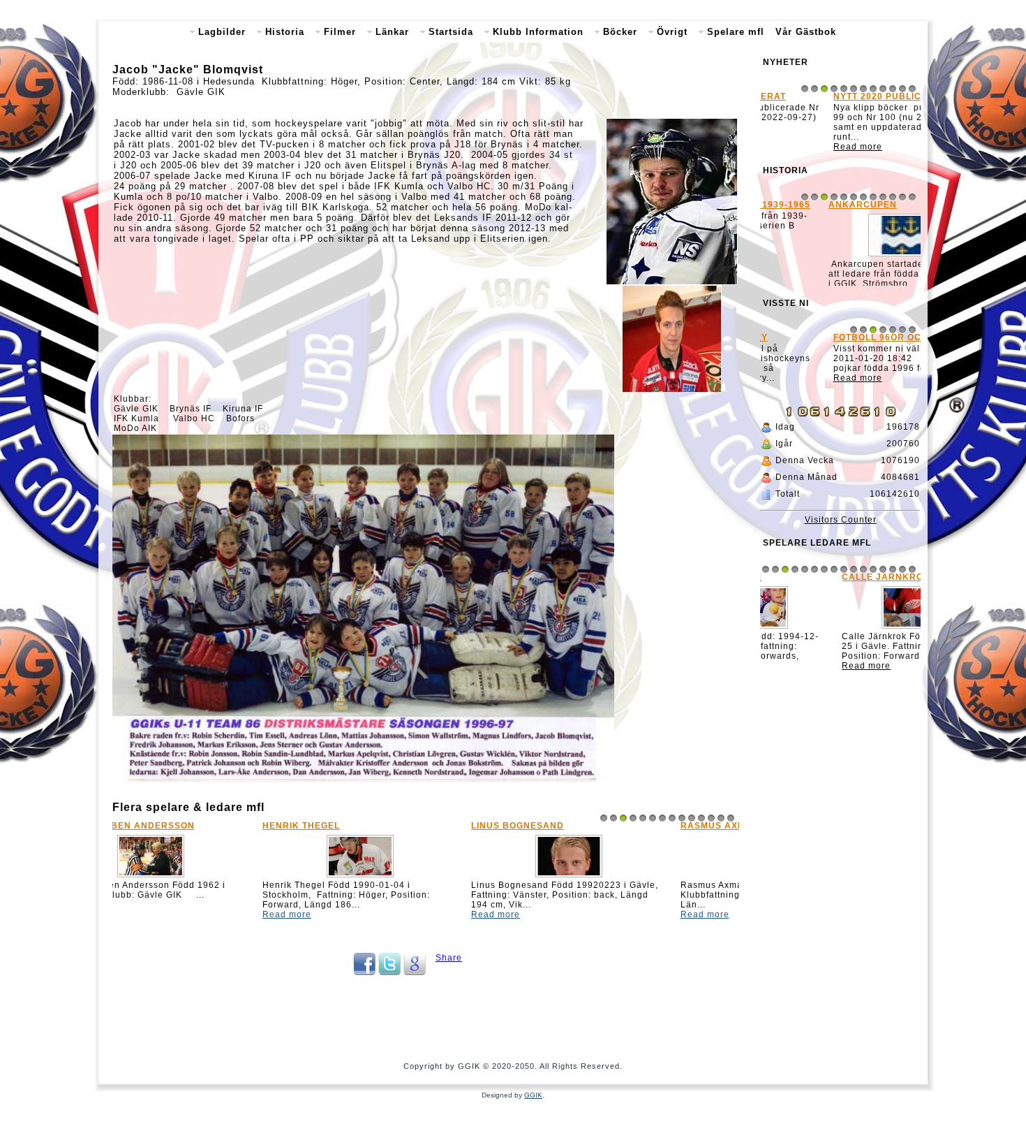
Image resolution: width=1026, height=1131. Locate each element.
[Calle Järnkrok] (840, 647)
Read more (143, 914)
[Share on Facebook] (364, 972)
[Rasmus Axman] (634, 877)
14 (731, 818)
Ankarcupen (801, 209)
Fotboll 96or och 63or (828, 360)
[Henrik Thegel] (217, 877)
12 (711, 818)
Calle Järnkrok (811, 595)
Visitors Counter (841, 538)
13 (721, 818)
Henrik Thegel (158, 826)
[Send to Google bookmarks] (414, 972)
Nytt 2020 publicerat (823, 96)
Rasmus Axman (576, 826)
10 (691, 818)
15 (902, 587)
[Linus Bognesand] (426, 877)
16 (912, 587)
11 (701, 818)
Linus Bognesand (374, 826)
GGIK (533, 1095)
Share (449, 958)
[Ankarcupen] (840, 260)
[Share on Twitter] (389, 972)
